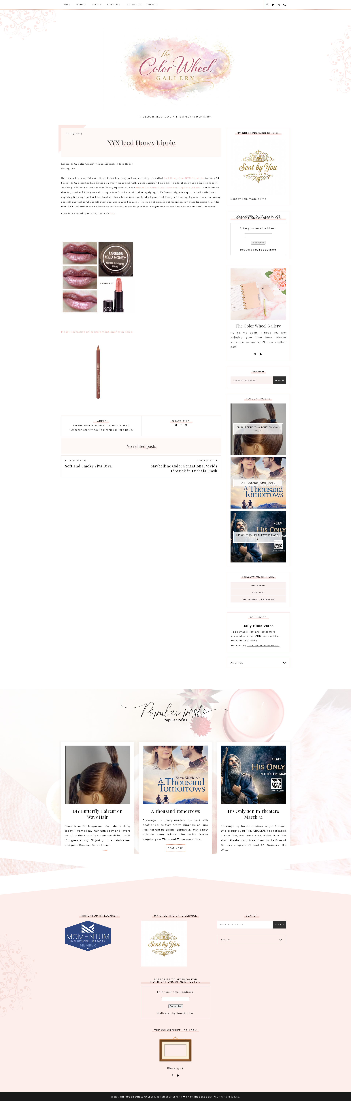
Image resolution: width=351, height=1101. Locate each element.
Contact (152, 5)
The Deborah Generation (258, 599)
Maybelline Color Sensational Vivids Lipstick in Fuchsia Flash (184, 468)
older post (205, 460)
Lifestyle (113, 5)
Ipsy (112, 213)
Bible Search (271, 645)
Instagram (258, 585)
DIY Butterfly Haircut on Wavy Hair (258, 429)
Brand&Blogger (201, 1097)
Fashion (81, 5)
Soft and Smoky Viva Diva (88, 465)
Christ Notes (255, 645)
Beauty (97, 5)
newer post (78, 460)
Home (66, 5)
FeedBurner (267, 249)
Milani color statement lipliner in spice (101, 425)
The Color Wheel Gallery (137, 1097)
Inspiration (133, 5)
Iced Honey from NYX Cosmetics (184, 178)
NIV (253, 640)
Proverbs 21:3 (240, 640)
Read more (175, 848)
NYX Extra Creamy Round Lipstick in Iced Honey (101, 430)
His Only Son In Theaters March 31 (258, 537)
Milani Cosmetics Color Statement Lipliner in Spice (168, 187)
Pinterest (258, 592)
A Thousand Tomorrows (258, 483)
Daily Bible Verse (258, 626)
